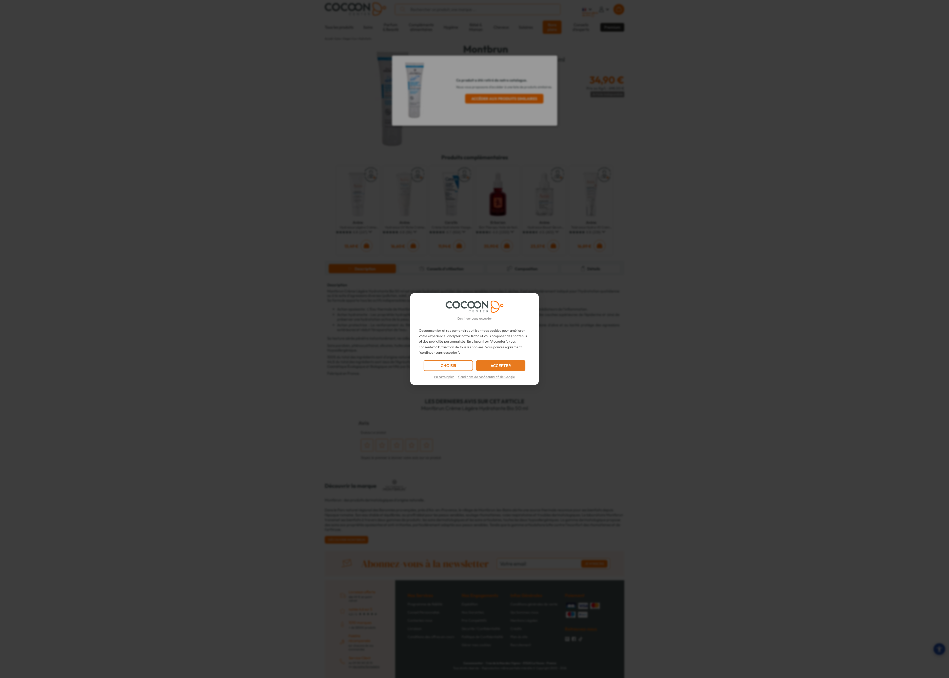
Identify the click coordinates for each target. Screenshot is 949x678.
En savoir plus (444, 377)
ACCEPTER (501, 365)
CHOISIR (448, 365)
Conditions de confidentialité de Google (486, 377)
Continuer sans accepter (474, 318)
